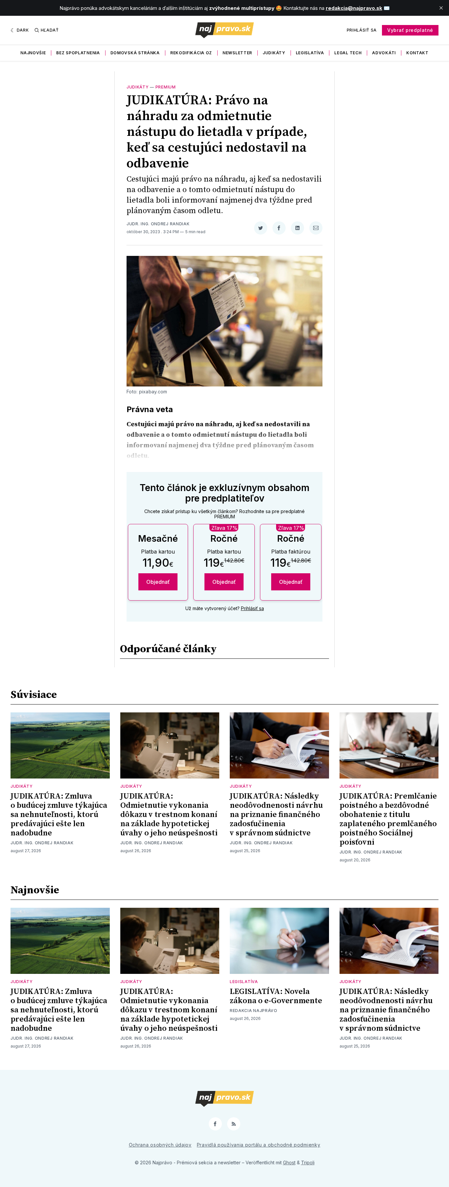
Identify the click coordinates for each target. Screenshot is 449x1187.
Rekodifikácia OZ (191, 52)
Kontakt (417, 52)
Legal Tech (348, 52)
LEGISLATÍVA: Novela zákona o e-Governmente (276, 996)
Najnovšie (33, 52)
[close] (441, 8)
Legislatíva (310, 52)
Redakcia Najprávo (253, 1010)
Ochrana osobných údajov (160, 1145)
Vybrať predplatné (410, 30)
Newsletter (237, 52)
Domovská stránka (135, 52)
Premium (165, 87)
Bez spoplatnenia (78, 52)
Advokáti (384, 52)
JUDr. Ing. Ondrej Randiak (158, 223)
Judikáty (274, 52)
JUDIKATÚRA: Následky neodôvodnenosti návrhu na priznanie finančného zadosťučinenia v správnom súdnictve (276, 814)
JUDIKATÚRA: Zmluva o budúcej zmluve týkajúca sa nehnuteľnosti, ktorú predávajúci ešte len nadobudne (59, 814)
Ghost (289, 1162)
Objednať (158, 582)
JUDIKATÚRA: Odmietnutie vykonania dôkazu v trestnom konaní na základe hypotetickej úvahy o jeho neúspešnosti (169, 814)
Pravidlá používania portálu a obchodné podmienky (258, 1145)
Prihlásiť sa (362, 30)
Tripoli (308, 1162)
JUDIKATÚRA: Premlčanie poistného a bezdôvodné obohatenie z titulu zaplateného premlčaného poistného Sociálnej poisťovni (388, 819)
